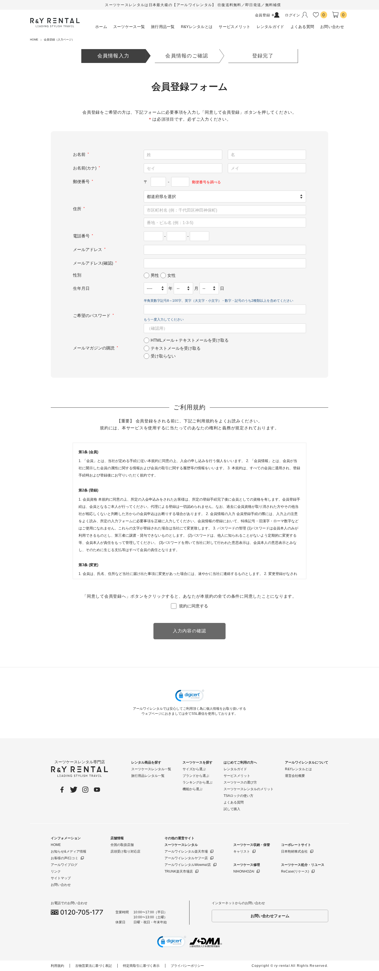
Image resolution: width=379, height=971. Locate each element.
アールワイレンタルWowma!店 (188, 865)
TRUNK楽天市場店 (179, 871)
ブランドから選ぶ (196, 776)
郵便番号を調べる (206, 182)
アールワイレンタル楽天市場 (186, 851)
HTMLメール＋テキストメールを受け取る (190, 340)
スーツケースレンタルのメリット (249, 789)
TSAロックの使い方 (238, 796)
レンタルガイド (235, 769)
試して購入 (232, 809)
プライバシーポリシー (187, 966)
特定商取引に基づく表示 (141, 966)
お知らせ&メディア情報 (68, 851)
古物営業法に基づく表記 (93, 966)
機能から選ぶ (193, 789)
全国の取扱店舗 (122, 845)
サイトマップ (61, 878)
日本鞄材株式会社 (294, 851)
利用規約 (57, 966)
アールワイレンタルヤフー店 (186, 858)
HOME (56, 845)
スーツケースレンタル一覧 (151, 769)
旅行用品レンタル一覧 (148, 776)
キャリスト (241, 851)
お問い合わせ (61, 885)
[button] (189, 696)
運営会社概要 (295, 776)
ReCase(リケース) (295, 871)
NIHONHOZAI (243, 871)
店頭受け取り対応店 (125, 851)
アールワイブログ (64, 865)
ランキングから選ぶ (198, 782)
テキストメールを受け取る (176, 348)
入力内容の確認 (189, 630)
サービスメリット (237, 776)
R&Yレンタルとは (298, 769)
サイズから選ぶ (194, 769)
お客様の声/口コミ (64, 858)
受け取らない (163, 356)
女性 (171, 275)
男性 (155, 275)
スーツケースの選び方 (240, 782)
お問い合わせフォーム (270, 916)
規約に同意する (193, 605)
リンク (56, 871)
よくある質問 (234, 802)
